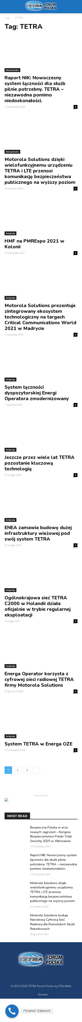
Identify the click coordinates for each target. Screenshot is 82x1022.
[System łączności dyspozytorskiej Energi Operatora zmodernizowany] (41, 363)
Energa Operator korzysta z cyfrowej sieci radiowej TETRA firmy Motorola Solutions (39, 679)
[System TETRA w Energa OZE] (41, 720)
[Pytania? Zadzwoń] (12, 1011)
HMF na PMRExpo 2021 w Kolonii (34, 244)
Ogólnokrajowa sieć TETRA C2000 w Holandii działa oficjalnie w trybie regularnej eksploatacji (38, 606)
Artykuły (10, 233)
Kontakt (43, 994)
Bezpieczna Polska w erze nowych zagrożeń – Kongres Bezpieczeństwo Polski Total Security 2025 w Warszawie (51, 834)
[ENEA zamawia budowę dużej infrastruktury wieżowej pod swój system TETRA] (41, 503)
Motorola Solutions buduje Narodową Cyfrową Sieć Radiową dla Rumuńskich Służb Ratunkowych (52, 922)
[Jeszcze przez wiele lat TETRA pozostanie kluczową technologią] (41, 433)
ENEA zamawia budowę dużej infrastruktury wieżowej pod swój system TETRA (38, 533)
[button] (75, 6)
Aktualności (12, 70)
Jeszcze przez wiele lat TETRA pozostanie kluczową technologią (39, 463)
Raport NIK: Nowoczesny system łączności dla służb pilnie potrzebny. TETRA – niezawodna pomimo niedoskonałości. (35, 89)
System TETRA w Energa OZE (38, 744)
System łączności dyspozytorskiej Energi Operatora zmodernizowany (37, 393)
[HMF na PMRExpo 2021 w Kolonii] (41, 217)
